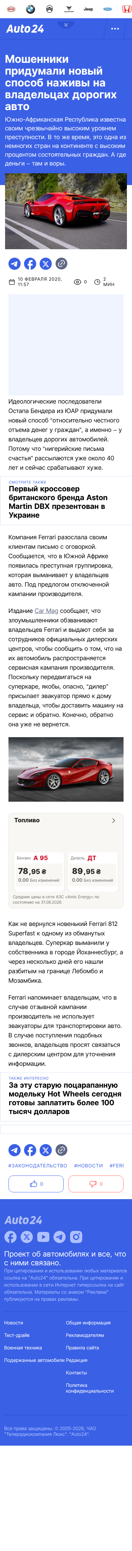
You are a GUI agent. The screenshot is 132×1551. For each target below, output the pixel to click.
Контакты (76, 1373)
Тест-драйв (17, 1335)
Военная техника (23, 1348)
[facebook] (30, 264)
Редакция (76, 1360)
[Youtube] (43, 1237)
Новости (13, 1323)
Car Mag (47, 611)
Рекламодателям (85, 1335)
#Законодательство (37, 1166)
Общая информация (88, 1323)
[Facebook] (10, 1237)
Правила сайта (82, 1348)
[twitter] (46, 264)
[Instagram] (76, 1237)
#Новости (88, 1166)
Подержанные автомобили (34, 1360)
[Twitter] (27, 1237)
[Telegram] (59, 1237)
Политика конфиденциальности (90, 1388)
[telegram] (14, 264)
